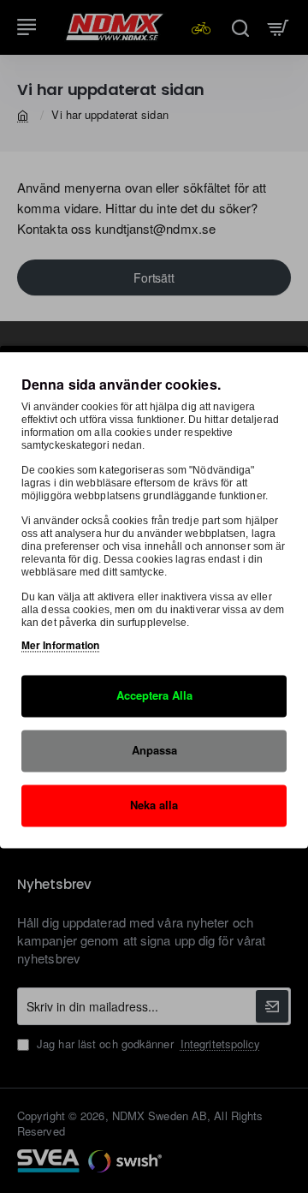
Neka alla (154, 804)
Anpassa (154, 750)
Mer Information (60, 645)
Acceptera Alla (154, 696)
